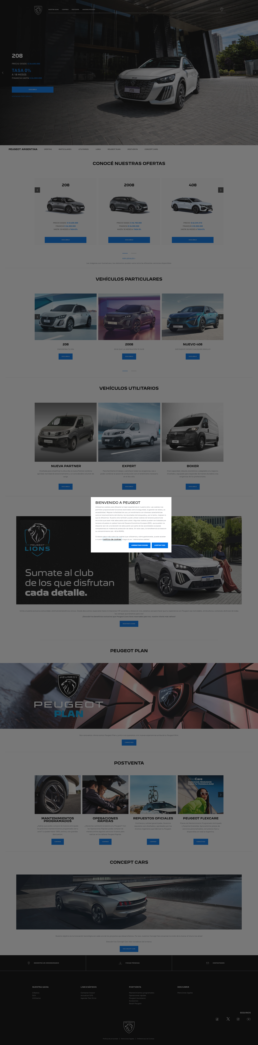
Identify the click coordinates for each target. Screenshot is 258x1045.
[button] (139, 545)
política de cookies (112, 539)
